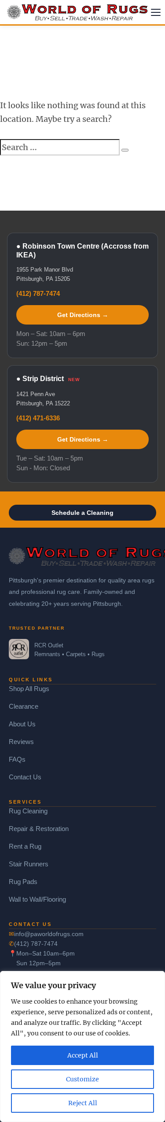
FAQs (17, 759)
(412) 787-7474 (38, 293)
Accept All (82, 1055)
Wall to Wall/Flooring (37, 899)
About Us (22, 724)
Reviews (21, 741)
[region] (82, 1046)
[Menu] (155, 12)
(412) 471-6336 (38, 418)
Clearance (23, 706)
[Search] (124, 150)
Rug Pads (23, 881)
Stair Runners (28, 864)
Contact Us (25, 777)
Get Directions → (82, 314)
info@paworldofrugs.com (49, 933)
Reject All (82, 1103)
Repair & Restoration (39, 828)
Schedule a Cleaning (82, 512)
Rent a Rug (25, 846)
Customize (82, 1079)
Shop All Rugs (29, 688)
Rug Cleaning (28, 811)
